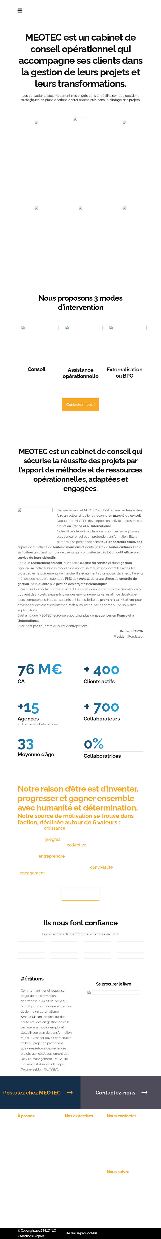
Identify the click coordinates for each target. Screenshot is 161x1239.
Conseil (36, 369)
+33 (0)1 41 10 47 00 (120, 1134)
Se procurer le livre (113, 984)
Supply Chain (74, 1148)
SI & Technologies (78, 1162)
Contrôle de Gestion (79, 1141)
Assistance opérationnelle (80, 373)
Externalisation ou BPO (125, 372)
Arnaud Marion (31, 1017)
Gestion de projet (77, 1127)
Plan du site (73, 1169)
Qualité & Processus (79, 1155)
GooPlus (91, 1233)
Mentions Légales (31, 1236)
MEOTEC (49, 1230)
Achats (70, 1134)
